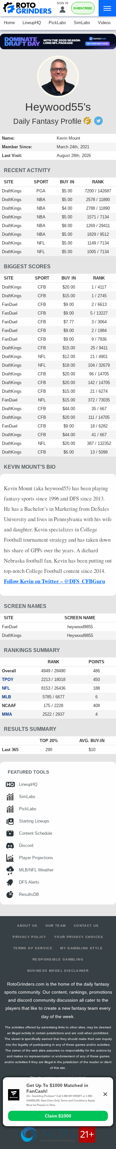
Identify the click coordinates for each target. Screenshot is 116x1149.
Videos (104, 22)
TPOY (8, 679)
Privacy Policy (29, 937)
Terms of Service (33, 948)
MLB (6, 696)
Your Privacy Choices (78, 937)
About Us (27, 925)
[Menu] (107, 8)
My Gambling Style (81, 948)
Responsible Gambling (58, 959)
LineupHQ (32, 22)
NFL (6, 688)
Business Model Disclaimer (58, 970)
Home (9, 22)
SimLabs (82, 22)
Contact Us (86, 925)
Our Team (55, 925)
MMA (7, 714)
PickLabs (57, 22)
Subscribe (82, 8)
